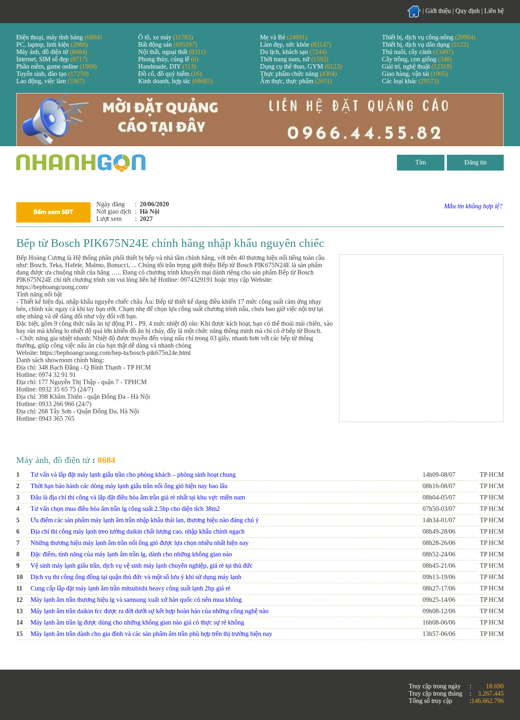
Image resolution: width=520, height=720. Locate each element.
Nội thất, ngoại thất (172, 51)
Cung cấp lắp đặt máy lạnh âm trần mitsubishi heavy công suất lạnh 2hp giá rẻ (130, 588)
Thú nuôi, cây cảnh (417, 51)
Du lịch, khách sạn (293, 51)
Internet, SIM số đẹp (51, 59)
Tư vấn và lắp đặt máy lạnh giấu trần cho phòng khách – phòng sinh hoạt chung (133, 474)
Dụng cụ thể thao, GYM (301, 66)
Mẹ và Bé (283, 37)
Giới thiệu (438, 10)
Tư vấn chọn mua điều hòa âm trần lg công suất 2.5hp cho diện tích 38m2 (125, 508)
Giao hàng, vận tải (415, 73)
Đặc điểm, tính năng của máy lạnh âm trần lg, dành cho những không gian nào (131, 554)
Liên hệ (494, 10)
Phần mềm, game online (56, 66)
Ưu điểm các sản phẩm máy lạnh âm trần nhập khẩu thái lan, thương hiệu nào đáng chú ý (144, 520)
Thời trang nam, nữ (294, 59)
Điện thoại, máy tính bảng (59, 37)
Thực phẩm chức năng (298, 73)
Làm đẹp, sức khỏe (295, 44)
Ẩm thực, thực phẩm (296, 81)
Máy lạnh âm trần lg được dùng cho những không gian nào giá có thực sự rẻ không (137, 622)
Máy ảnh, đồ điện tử (51, 51)
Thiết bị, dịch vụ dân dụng (425, 44)
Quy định (467, 10)
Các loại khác (410, 81)
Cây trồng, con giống (417, 59)
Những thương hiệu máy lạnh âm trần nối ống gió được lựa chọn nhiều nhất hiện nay (139, 542)
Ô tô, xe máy (165, 37)
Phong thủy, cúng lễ (168, 59)
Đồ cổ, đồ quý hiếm (170, 73)
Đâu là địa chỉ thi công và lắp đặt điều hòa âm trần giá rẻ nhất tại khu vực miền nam (137, 497)
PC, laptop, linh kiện (52, 44)
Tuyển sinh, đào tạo (52, 73)
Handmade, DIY (167, 66)
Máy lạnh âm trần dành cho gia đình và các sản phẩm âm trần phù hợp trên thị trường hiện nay (151, 633)
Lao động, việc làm (50, 81)
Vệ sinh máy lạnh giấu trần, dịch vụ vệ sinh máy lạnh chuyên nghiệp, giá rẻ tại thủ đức (141, 565)
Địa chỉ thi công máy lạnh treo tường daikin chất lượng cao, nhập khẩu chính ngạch (137, 531)
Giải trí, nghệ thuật (417, 66)
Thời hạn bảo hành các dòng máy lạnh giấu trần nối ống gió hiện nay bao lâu (129, 485)
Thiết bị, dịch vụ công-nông (428, 37)
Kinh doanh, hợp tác (175, 81)
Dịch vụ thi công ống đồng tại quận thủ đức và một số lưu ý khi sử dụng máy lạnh (135, 576)
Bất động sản (167, 44)
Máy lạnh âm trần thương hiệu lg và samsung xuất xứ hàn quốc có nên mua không (136, 599)
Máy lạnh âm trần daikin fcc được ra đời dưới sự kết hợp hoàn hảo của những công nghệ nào (149, 611)
